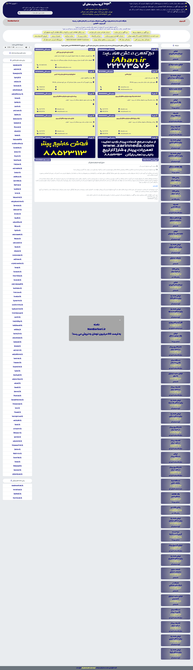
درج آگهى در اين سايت (121, 32)
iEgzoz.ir (17, 156)
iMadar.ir (17, 189)
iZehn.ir (17, 98)
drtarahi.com (124, 109)
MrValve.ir (17, 350)
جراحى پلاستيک (96, 36)
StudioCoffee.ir (17, 143)
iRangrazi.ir (17, 73)
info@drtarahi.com (126, 111)
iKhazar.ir (17, 280)
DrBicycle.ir (17, 453)
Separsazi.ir (17, 65)
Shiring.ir (17, 329)
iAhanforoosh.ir (17, 400)
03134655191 (43, 65)
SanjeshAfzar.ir (17, 485)
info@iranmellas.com (126, 89)
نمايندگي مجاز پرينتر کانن (142, 40)
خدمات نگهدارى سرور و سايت (114, 36)
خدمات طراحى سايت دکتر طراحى (99, 32)
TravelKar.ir (17, 498)
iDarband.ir (17, 466)
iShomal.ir (17, 86)
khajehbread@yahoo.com (64, 67)
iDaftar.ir (17, 185)
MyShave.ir (17, 429)
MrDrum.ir (17, 177)
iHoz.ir (17, 408)
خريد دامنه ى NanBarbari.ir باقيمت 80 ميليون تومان (143, 36)
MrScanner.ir (17, 234)
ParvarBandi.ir (17, 284)
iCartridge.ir (17, 321)
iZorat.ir (17, 172)
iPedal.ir (17, 102)
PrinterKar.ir (17, 474)
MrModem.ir (17, 222)
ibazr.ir (17, 424)
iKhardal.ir (17, 148)
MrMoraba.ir (17, 338)
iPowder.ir (17, 181)
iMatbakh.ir (17, 288)
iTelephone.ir (17, 404)
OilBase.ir (17, 251)
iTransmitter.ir (17, 445)
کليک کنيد (155, 186)
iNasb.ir (17, 135)
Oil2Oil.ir (17, 131)
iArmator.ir (17, 197)
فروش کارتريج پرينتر (41, 36)
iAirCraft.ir (17, 210)
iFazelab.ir (17, 396)
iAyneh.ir (17, 214)
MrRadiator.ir (17, 354)
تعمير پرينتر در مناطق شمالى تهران (104, 40)
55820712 (42, 89)
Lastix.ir (17, 106)
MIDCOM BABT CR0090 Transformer (77, 40)
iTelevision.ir (17, 276)
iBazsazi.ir (17, 470)
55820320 (42, 87)
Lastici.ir (17, 317)
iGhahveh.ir (17, 300)
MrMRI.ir (17, 383)
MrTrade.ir (17, 420)
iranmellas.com (125, 87)
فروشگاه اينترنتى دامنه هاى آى (53, 40)
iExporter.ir (17, 367)
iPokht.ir (17, 152)
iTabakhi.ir (17, 362)
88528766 (105, 111)
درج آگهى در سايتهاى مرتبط (141, 32)
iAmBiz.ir (17, 387)
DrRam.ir (17, 239)
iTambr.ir (17, 412)
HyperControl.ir (17, 263)
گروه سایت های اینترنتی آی (88, 668)
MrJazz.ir (17, 82)
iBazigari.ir (17, 375)
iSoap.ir (17, 267)
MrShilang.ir (17, 90)
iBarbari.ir (17, 342)
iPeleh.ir (17, 449)
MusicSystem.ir (17, 305)
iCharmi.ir (17, 296)
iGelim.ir (17, 230)
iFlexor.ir (17, 127)
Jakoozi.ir (17, 391)
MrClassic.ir (17, 243)
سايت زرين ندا (82, 36)
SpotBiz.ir (17, 437)
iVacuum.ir (17, 292)
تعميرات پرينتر (56, 36)
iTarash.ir (17, 164)
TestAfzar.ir (17, 490)
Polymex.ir (17, 110)
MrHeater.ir (17, 441)
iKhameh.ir (17, 272)
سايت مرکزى (69, 36)
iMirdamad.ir (17, 325)
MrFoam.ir (17, 259)
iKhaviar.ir (17, 457)
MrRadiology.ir (17, 94)
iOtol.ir (17, 193)
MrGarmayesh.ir (17, 201)
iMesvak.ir (17, 358)
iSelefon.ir (17, 160)
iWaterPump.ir (17, 313)
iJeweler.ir (17, 205)
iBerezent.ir (17, 119)
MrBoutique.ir (17, 379)
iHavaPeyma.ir (17, 416)
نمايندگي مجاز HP (124, 40)
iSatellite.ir (17, 334)
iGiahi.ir (17, 371)
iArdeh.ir (17, 115)
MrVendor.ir (17, 168)
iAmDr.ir (17, 218)
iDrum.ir (17, 226)
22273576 (105, 109)
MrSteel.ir (17, 69)
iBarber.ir (17, 123)
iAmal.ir (17, 247)
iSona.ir (17, 462)
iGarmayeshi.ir (17, 309)
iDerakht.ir (17, 433)
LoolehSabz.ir (17, 255)
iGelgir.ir (17, 77)
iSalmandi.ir (17, 139)
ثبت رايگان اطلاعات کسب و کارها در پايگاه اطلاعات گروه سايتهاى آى (64, 32)
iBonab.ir (17, 346)
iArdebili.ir (17, 494)
